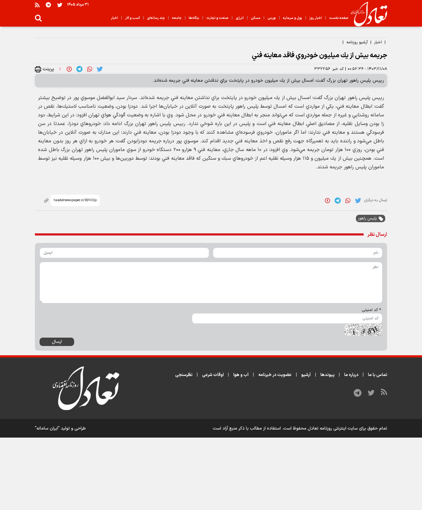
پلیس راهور (367, 218)
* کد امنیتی (371, 310)
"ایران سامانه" (47, 428)
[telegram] (79, 69)
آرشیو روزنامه (357, 42)
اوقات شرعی (213, 375)
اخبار (378, 42)
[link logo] (366, 14)
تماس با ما (377, 375)
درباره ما (351, 375)
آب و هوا (241, 375)
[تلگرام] (48, 4)
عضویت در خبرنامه (275, 375)
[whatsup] (90, 69)
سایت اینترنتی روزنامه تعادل (333, 428)
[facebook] (69, 69)
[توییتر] (59, 5)
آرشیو (306, 375)
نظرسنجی (183, 375)
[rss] (37, 5)
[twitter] (100, 69)
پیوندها (327, 375)
